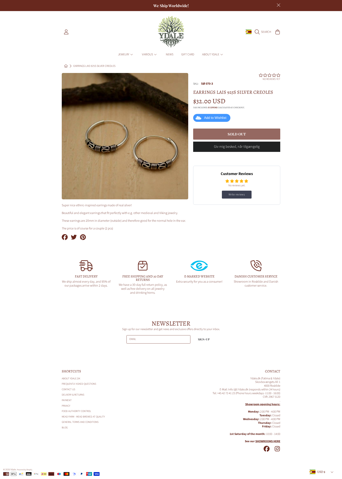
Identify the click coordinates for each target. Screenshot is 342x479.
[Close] (278, 5)
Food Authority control (76, 411)
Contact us (68, 389)
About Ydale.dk (71, 378)
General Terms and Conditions (80, 422)
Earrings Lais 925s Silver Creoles (94, 66)
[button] (264, 31)
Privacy (66, 406)
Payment (67, 400)
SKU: (196, 84)
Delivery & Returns (73, 395)
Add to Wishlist (215, 118)
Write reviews (237, 195)
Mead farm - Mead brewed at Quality (83, 416)
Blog (65, 427)
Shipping (213, 107)
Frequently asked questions (79, 384)
